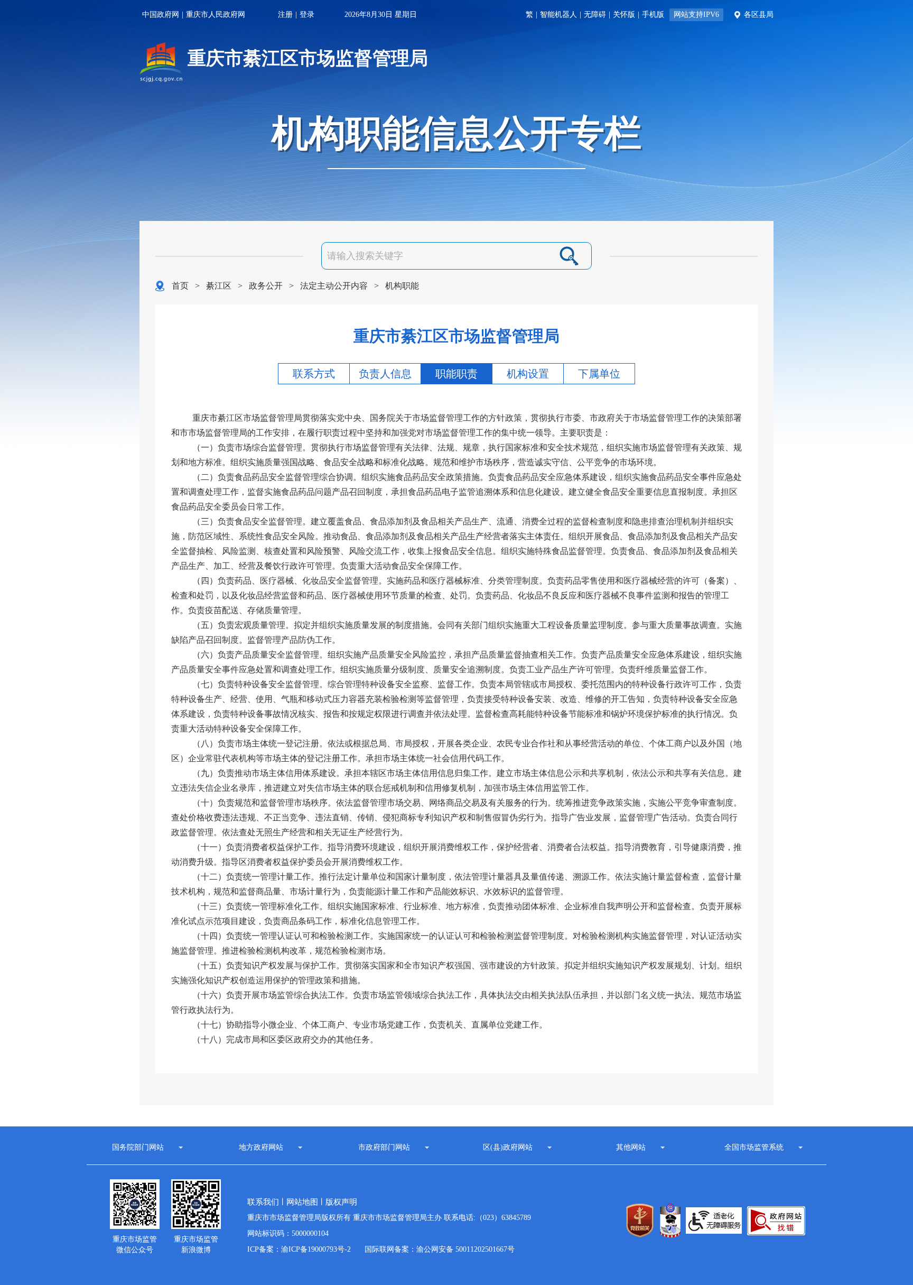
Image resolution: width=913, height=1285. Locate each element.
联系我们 (263, 1202)
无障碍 (595, 15)
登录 (307, 15)
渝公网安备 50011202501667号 (465, 1249)
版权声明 (341, 1202)
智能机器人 (558, 15)
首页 (180, 285)
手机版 (653, 15)
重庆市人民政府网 (215, 15)
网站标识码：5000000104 (288, 1233)
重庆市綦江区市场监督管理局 (308, 58)
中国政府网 (160, 15)
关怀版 (624, 15)
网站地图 (302, 1202)
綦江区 (218, 285)
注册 (285, 15)
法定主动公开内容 (334, 285)
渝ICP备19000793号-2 (316, 1249)
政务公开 (266, 285)
